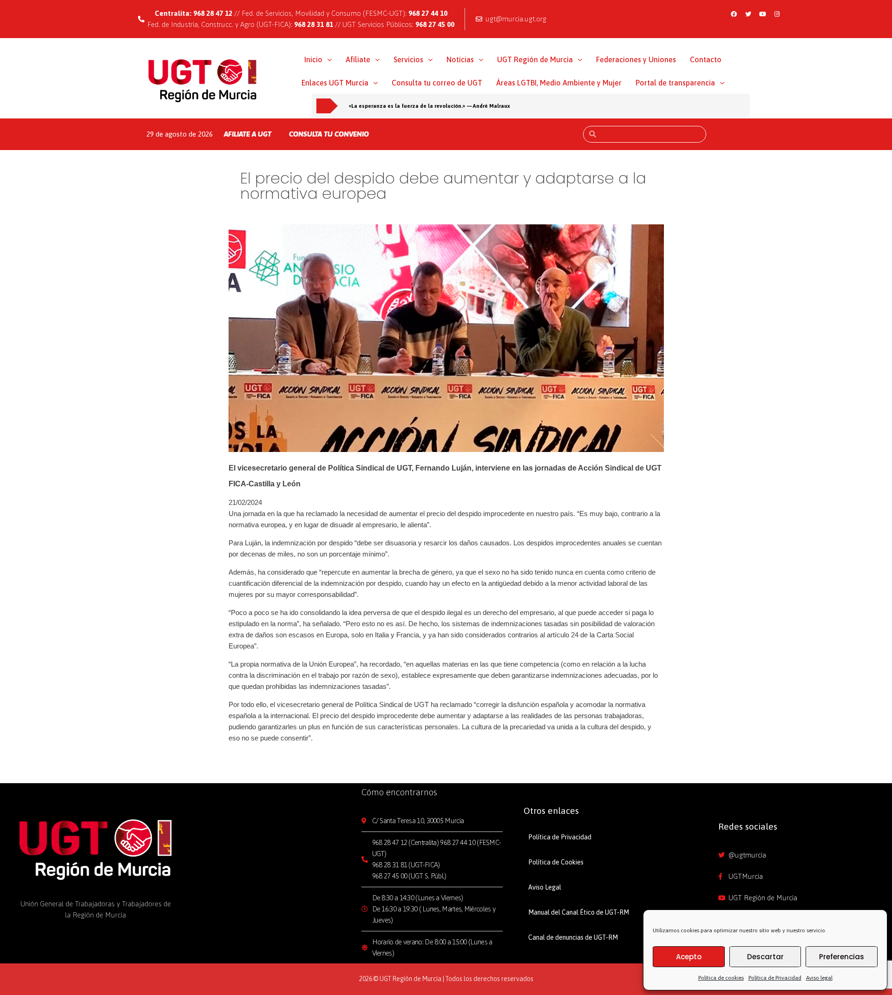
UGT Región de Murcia (535, 59)
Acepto (689, 957)
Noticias (460, 59)
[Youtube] (763, 14)
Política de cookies (721, 978)
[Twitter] (748, 14)
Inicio (313, 59)
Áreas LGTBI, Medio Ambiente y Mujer (559, 83)
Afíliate (358, 59)
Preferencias (841, 957)
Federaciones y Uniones (636, 59)
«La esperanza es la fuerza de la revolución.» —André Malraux (429, 106)
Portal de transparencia (675, 83)
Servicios (408, 59)
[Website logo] (203, 80)
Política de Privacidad (774, 978)
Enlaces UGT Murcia (335, 83)
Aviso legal (819, 978)
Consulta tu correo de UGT (437, 83)
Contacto (705, 59)
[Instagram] (777, 14)
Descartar (765, 957)
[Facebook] (734, 14)
